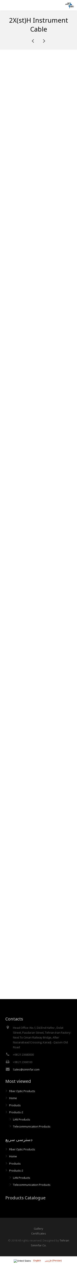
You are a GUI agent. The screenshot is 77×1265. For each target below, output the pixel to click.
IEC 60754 (52, 277)
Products (15, 1105)
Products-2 (16, 1112)
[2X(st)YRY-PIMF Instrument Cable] (43, 40)
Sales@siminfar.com (26, 1069)
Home (13, 1098)
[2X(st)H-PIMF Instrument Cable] (33, 40)
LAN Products (21, 1119)
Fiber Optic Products (22, 1091)
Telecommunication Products (31, 1126)
